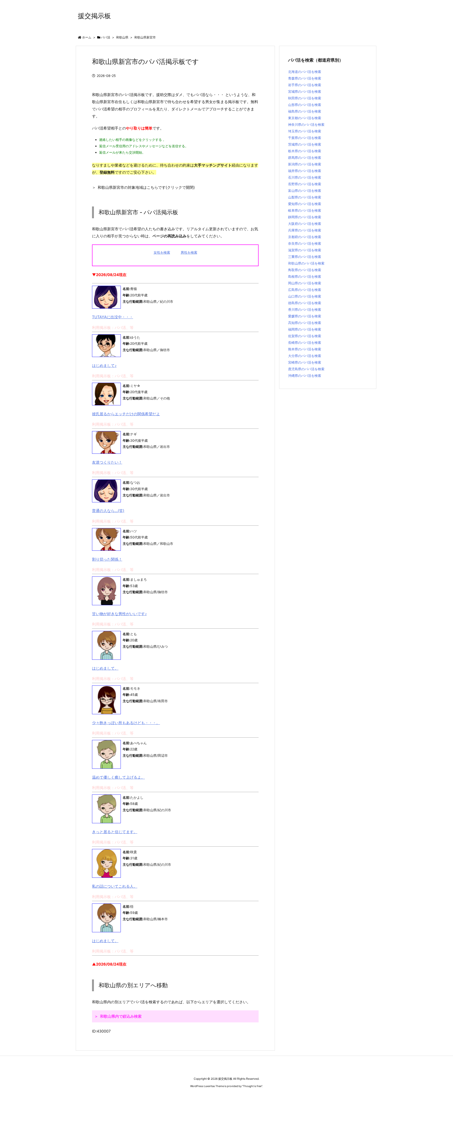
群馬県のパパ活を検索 (304, 157)
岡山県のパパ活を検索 (304, 283)
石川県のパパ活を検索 (304, 177)
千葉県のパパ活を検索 (304, 138)
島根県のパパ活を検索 (304, 276)
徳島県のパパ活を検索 (304, 303)
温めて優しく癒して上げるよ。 (118, 777)
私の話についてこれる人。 (114, 886)
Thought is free (252, 1086)
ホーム (86, 37)
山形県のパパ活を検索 (304, 105)
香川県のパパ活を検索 (304, 309)
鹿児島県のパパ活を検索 (306, 369)
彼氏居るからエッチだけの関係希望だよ (126, 414)
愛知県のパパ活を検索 (304, 204)
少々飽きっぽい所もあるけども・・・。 (126, 722)
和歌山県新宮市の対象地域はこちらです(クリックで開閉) (146, 187)
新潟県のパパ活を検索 (304, 164)
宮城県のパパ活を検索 (304, 91)
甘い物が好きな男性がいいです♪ (119, 613)
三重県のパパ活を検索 (304, 257)
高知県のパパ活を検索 (304, 323)
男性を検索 (189, 252)
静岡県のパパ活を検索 (304, 217)
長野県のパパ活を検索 (304, 184)
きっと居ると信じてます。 (114, 831)
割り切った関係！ (107, 559)
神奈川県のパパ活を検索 (306, 124)
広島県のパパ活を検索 (304, 290)
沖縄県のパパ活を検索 (304, 376)
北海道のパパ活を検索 (304, 72)
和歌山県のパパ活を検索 (306, 263)
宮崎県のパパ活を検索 (304, 362)
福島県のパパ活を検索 (304, 111)
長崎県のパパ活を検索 (304, 342)
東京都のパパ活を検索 (304, 118)
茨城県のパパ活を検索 (304, 144)
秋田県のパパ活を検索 (304, 98)
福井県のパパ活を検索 (304, 171)
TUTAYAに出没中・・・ (112, 317)
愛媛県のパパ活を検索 (304, 316)
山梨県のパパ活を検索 (304, 197)
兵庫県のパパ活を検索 (304, 230)
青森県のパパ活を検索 (304, 78)
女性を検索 (162, 252)
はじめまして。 (105, 668)
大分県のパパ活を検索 (304, 356)
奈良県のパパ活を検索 (304, 243)
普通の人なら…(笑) (108, 510)
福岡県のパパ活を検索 (304, 329)
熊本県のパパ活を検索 (304, 349)
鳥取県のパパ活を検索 (304, 270)
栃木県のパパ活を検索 (304, 151)
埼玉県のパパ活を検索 (304, 131)
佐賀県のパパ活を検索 (304, 336)
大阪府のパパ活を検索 (304, 224)
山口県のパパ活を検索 (304, 296)
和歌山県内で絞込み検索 (121, 1016)
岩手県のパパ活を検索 (304, 85)
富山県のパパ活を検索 (304, 191)
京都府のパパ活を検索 (304, 237)
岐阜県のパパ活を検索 (304, 210)
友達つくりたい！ (107, 462)
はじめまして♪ (104, 365)
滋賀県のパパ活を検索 (304, 250)
